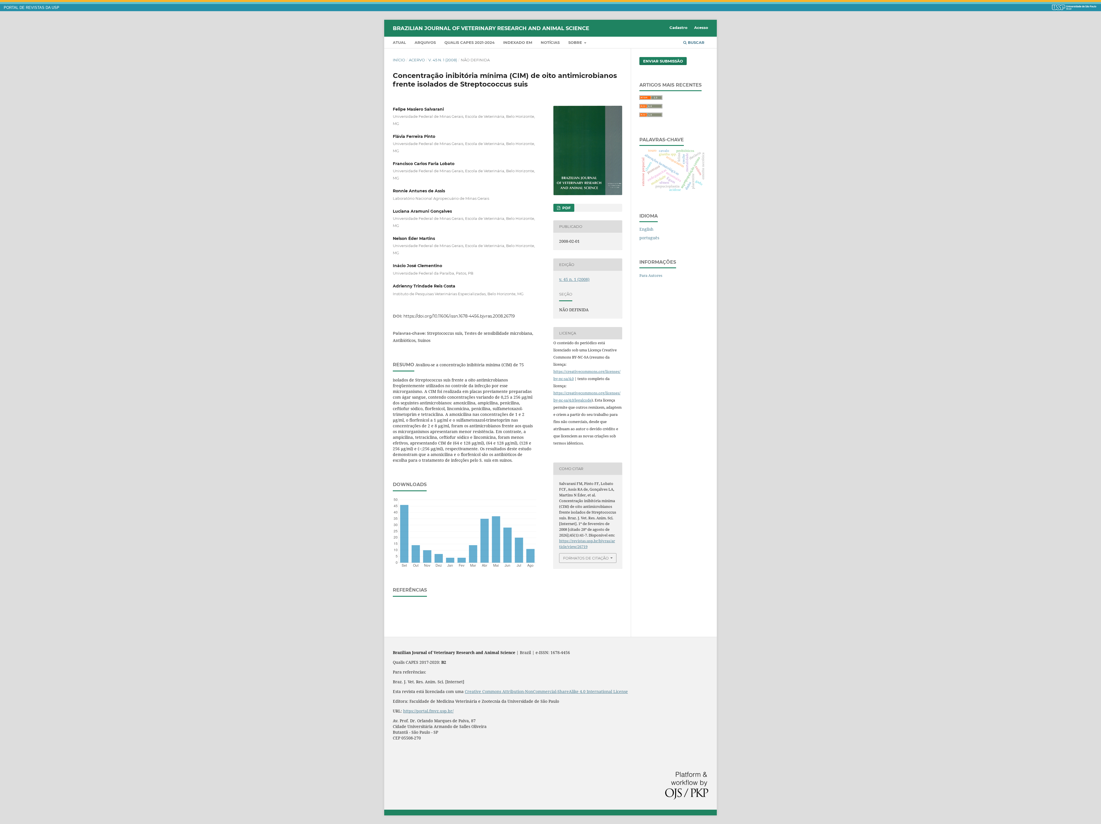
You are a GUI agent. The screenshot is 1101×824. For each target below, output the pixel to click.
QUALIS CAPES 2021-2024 (469, 42)
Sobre (575, 42)
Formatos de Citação (586, 558)
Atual (399, 42)
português (649, 237)
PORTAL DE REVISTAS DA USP (31, 8)
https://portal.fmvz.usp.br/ (428, 711)
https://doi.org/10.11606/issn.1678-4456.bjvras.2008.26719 (459, 316)
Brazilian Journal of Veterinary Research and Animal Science (491, 28)
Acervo (417, 60)
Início (399, 60)
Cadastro (678, 27)
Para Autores (650, 275)
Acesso (701, 27)
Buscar (695, 42)
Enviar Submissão (663, 61)
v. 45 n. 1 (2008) (442, 60)
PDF (566, 207)
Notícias (550, 42)
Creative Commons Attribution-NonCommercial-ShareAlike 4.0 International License (546, 691)
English (646, 229)
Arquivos (425, 42)
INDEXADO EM (517, 42)
